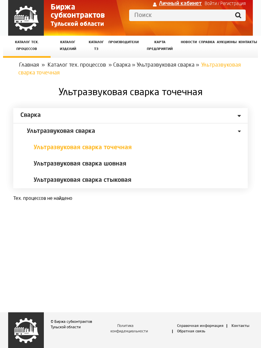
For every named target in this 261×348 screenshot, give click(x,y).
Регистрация (233, 3)
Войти (211, 3)
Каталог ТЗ (96, 46)
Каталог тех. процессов (77, 65)
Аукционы (227, 42)
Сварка (121, 65)
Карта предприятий (160, 46)
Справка (207, 42)
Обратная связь (191, 331)
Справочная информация (200, 326)
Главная (29, 65)
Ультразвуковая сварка (165, 65)
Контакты (240, 326)
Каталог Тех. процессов (27, 46)
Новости (189, 42)
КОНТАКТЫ (248, 42)
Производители (123, 42)
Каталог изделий (68, 46)
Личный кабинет (180, 3)
